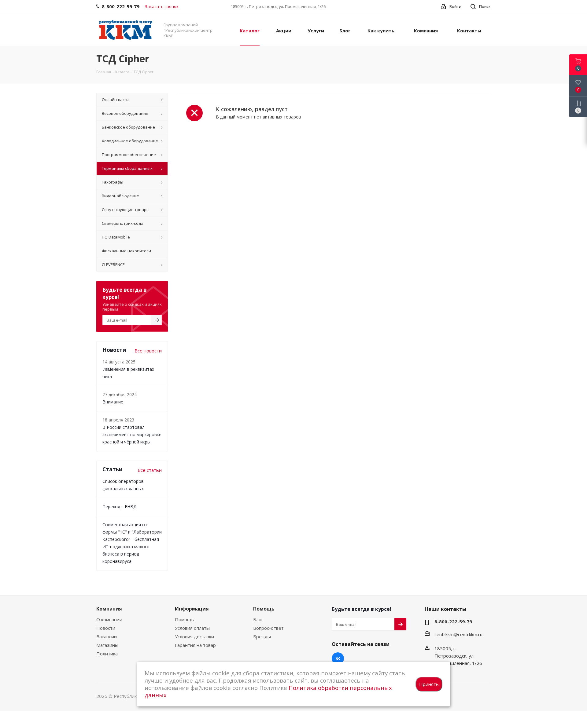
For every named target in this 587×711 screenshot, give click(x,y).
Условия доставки (194, 636)
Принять (429, 684)
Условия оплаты (192, 628)
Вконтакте (338, 658)
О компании (109, 619)
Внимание (112, 402)
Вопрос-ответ (268, 628)
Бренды (262, 636)
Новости (105, 628)
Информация (192, 608)
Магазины (107, 645)
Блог (258, 619)
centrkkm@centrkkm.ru (458, 634)
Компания (109, 608)
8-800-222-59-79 (453, 621)
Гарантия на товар (195, 645)
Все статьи (150, 470)
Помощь (184, 619)
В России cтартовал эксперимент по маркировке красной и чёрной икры (131, 434)
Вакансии (106, 636)
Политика (107, 654)
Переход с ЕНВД (119, 506)
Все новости (148, 351)
